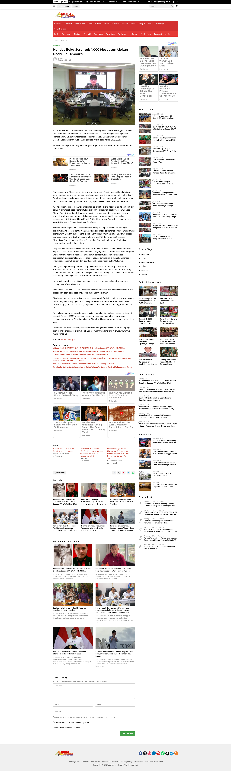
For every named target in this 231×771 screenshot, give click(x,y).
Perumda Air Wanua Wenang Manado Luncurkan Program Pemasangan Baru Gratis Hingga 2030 (160, 504)
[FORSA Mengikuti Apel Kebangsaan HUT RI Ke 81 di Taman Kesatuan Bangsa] (145, 150)
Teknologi (158, 34)
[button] (172, 6)
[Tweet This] (119, 472)
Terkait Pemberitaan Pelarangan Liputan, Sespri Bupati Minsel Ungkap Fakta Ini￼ (160, 539)
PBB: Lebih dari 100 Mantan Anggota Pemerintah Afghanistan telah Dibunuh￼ (160, 530)
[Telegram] (172, 753)
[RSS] (176, 753)
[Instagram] (149, 753)
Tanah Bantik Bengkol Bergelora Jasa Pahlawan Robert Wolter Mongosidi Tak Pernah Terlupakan (164, 183)
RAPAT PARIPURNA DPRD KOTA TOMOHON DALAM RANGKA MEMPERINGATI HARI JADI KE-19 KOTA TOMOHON (160, 513)
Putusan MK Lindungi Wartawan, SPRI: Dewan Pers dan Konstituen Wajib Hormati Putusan (88, 351)
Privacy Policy (126, 762)
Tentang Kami (64, 6)
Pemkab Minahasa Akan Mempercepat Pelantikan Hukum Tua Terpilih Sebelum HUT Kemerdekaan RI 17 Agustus (164, 237)
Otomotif (87, 34)
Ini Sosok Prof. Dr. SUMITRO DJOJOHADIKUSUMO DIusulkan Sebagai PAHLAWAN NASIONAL (89, 348)
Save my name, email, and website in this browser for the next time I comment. (86, 717)
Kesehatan (66, 34)
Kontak (105, 762)
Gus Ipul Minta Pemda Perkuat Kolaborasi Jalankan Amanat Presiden (80, 355)
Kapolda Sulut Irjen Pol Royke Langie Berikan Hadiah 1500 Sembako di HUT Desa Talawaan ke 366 (164, 139)
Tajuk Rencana (60, 29)
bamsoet (144, 258)
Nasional (68, 24)
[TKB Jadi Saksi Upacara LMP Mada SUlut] (145, 161)
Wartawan (95, 762)
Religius (142, 24)
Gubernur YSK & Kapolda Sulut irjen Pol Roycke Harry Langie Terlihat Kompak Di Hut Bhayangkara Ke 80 (165, 215)
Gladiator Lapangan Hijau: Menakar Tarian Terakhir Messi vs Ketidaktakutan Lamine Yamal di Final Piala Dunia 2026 (165, 194)
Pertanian (133, 34)
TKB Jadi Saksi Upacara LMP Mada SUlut (164, 161)
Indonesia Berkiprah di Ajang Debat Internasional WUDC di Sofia (164, 441)
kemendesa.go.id (68, 339)
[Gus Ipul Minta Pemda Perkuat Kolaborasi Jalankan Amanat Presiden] (122, 490)
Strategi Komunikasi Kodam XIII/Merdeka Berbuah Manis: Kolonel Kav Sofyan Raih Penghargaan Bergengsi (168, 362)
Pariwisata (98, 34)
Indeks (75, 6)
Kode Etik (114, 762)
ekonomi (144, 270)
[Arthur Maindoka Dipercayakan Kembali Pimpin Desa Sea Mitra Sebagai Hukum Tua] (148, 352)
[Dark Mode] (177, 6)
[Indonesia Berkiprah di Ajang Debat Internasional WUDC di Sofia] (145, 442)
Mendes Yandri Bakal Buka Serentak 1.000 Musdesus (63, 450)
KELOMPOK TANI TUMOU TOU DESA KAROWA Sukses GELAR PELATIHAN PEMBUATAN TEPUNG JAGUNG (164, 128)
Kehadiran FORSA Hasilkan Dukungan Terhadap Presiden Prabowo (167, 341)
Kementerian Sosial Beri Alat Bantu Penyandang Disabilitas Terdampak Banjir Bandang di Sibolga (165, 463)
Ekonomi (115, 24)
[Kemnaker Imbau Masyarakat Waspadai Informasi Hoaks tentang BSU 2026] (94, 516)
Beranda (57, 24)
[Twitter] (145, 753)
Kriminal (77, 34)
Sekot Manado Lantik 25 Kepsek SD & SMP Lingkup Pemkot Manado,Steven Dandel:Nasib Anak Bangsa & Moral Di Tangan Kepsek (164, 117)
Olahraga (160, 24)
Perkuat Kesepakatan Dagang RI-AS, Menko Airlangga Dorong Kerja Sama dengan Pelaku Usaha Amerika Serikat (165, 452)
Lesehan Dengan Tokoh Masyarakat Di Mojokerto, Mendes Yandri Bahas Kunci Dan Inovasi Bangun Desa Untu (118, 453)
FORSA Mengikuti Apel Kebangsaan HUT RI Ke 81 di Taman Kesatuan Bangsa (140, 2)
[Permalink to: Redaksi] (55, 59)
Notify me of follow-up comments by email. (72, 722)
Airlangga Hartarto (148, 262)
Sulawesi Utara (95, 24)
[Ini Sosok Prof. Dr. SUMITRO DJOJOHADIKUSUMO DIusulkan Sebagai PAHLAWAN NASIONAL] (65, 490)
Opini (133, 24)
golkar (143, 266)
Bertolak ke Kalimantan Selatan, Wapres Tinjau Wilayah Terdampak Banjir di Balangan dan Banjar (92, 367)
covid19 (144, 274)
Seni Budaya (146, 34)
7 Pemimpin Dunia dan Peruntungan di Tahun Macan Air (159, 547)
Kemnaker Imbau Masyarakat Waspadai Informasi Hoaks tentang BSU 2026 (83, 364)
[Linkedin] (154, 753)
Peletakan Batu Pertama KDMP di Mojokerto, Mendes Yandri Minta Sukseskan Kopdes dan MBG (91, 452)
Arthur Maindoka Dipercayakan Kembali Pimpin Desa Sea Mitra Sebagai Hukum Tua (147, 362)
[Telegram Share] (128, 472)
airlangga (145, 254)
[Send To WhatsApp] (133, 472)
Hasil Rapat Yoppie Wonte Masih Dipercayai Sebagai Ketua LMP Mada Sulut (163, 205)
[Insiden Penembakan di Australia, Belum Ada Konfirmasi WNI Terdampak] (145, 475)
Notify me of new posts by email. (68, 727)
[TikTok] (167, 753)
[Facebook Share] (114, 472)
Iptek (56, 34)
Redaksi (60, 58)
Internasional (80, 24)
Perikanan (122, 34)
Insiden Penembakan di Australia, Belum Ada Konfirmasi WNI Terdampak (164, 474)
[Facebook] (140, 753)
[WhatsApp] (163, 753)
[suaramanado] (65, 15)
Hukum (125, 24)
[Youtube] (158, 753)
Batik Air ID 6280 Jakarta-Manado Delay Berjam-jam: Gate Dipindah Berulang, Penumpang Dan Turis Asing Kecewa (164, 172)
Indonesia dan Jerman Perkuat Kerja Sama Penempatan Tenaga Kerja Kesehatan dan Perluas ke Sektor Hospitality (165, 485)
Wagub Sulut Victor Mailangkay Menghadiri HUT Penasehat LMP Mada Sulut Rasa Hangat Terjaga (165, 226)
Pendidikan (110, 34)
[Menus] (54, 6)
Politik (106, 24)
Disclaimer (139, 762)
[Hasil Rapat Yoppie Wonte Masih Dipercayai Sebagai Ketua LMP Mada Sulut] (145, 205)
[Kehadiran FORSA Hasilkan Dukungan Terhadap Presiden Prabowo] (169, 332)
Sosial (150, 24)
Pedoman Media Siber (154, 762)
